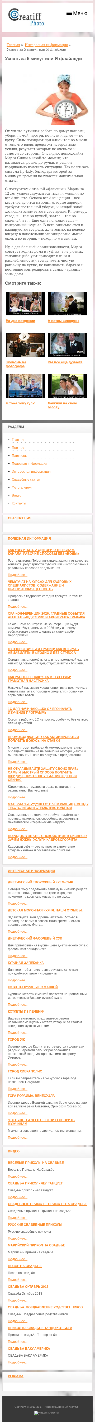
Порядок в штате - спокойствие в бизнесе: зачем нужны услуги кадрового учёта (47, 838)
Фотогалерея (22, 487)
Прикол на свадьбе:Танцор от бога (40, 1328)
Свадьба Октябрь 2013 (28, 1287)
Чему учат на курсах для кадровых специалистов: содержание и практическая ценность (40, 585)
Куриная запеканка (26, 963)
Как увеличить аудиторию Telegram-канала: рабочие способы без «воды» (43, 552)
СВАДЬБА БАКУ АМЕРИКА (29, 1349)
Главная (18, 440)
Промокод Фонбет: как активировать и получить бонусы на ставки (43, 739)
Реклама (15, 1376)
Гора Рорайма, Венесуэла (31, 1096)
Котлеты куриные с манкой (33, 987)
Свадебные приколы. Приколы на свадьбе (47, 1204)
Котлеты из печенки (26, 1011)
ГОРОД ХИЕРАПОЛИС (25, 1071)
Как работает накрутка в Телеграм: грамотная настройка (39, 679)
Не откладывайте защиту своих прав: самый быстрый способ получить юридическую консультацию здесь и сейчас (43, 774)
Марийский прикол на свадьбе (36, 1245)
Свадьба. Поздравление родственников (45, 1307)
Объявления (19, 518)
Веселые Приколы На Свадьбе (36, 1163)
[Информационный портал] (28, 17)
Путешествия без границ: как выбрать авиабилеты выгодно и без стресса (43, 651)
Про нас (18, 448)
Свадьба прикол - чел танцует (35, 1183)
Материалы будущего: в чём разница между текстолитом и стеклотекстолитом (48, 806)
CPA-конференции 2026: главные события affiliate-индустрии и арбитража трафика (46, 615)
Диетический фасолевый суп (35, 938)
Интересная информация (31, 471)
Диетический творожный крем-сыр (40, 882)
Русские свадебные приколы (35, 1225)
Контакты (19, 503)
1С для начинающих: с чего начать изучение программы (40, 710)
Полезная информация (29, 464)
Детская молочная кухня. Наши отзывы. (45, 910)
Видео (16, 495)
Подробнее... (17, 575)
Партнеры (19, 456)
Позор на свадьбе (25, 1266)
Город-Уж (16, 1039)
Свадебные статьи (26, 479)
